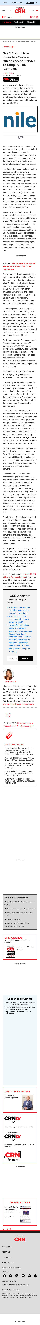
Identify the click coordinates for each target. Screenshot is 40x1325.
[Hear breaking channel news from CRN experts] (12, 1156)
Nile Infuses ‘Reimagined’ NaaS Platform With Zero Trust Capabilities (19, 266)
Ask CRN (25, 658)
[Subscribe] (25, 1222)
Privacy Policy (22, 1285)
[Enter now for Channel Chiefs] (11, 957)
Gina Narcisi (9, 73)
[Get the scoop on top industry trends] (12, 1136)
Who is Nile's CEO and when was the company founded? (19, 649)
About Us (6, 1252)
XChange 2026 (31, 22)
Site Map (16, 1290)
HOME (5, 41)
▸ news (11, 41)
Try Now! (30, 3)
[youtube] (22, 1275)
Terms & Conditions (8, 1285)
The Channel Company (11, 1268)
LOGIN (32, 17)
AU (11, 10)
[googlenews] (29, 1275)
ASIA (3, 10)
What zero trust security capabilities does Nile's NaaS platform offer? (19, 610)
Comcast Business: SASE (14, 919)
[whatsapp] (35, 1275)
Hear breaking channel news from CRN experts (19, 1145)
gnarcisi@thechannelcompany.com (18, 704)
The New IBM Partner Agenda (10, 1097)
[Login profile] (37, 17)
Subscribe (8, 1217)
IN (7, 10)
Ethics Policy (8, 1262)
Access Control (10, 726)
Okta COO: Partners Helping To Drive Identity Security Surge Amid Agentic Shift (20, 781)
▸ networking (20, 41)
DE (29, 10)
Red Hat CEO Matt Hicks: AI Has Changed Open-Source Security (19, 759)
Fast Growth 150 (19, 22)
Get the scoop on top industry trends (18, 1127)
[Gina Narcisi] (8, 679)
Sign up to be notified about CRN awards (17, 941)
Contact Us (7, 1257)
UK (33, 10)
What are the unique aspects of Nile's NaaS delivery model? (19, 619)
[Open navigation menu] (4, 17)
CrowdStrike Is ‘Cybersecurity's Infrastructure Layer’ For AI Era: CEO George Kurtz (18, 773)
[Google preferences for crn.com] (11, 79)
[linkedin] (10, 1275)
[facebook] (4, 1275)
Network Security (24, 723)
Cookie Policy (6, 1290)
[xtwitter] (16, 1275)
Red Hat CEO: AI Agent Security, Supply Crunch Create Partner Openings (19, 765)
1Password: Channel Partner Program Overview (21, 909)
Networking (8, 47)
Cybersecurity (26, 726)
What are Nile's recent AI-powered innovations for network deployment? (20, 640)
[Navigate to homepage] (20, 13)
